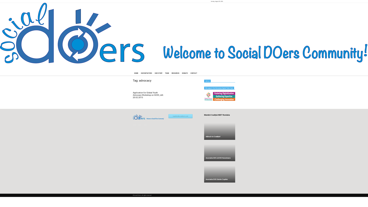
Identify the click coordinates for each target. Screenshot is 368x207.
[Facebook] (227, 1)
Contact (193, 73)
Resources (175, 73)
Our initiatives (146, 73)
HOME (136, 73)
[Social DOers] (184, 37)
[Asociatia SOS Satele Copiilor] (219, 165)
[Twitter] (233, 1)
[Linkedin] (230, 1)
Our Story (158, 73)
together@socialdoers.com (180, 116)
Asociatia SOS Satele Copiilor (217, 179)
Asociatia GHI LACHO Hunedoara (218, 158)
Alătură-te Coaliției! (213, 137)
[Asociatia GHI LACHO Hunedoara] (219, 150)
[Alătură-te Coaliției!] (219, 129)
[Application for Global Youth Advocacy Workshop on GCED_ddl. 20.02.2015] (148, 87)
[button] (233, 73)
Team (167, 73)
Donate (185, 73)
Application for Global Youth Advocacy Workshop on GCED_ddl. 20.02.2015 (148, 95)
